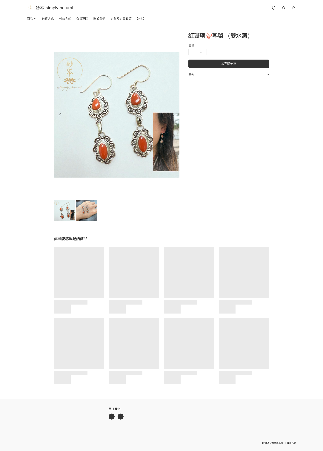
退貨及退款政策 (121, 18)
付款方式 (65, 18)
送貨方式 (48, 18)
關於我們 (99, 18)
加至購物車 (228, 63)
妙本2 (140, 18)
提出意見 (291, 442)
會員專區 (82, 18)
